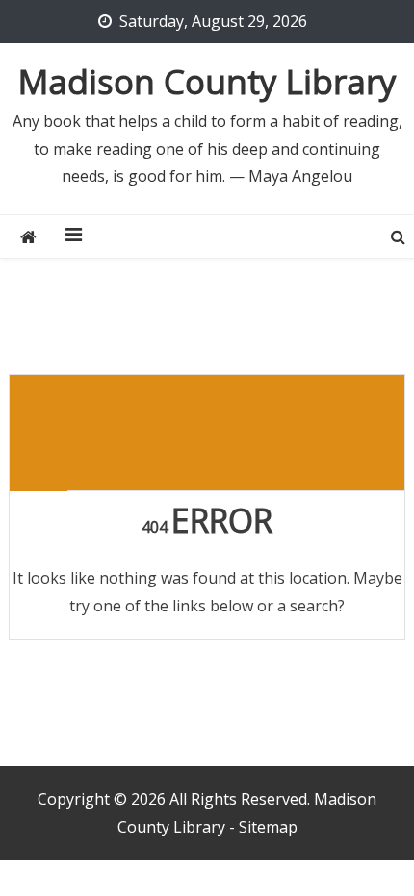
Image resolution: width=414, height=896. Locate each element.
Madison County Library (207, 81)
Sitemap (268, 826)
